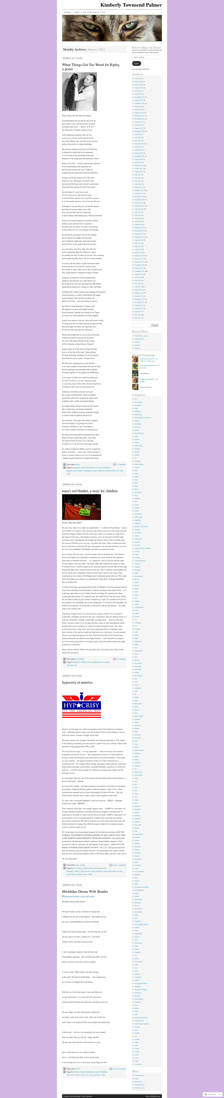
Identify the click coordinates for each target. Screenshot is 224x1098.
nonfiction (138, 865)
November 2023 (140, 119)
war (136, 1036)
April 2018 (138, 162)
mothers (137, 843)
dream (82, 1072)
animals (137, 439)
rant (136, 918)
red (75, 665)
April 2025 (138, 94)
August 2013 (139, 308)
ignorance (138, 735)
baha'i (136, 473)
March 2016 (138, 224)
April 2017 (138, 184)
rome (136, 940)
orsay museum (139, 871)
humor (137, 722)
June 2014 (138, 280)
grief (136, 691)
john (82, 1075)
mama (136, 800)
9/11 (136, 399)
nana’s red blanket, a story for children (90, 490)
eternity (137, 616)
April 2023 (138, 125)
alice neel (137, 427)
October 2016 (139, 203)
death (136, 573)
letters (136, 778)
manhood (137, 806)
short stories (138, 961)
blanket (77, 662)
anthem (137, 442)
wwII (68, 473)
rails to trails (85, 871)
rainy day (69, 665)
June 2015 (138, 243)
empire (137, 604)
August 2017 (139, 172)
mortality (137, 837)
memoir (137, 828)
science (137, 949)
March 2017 (138, 187)
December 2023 (139, 116)
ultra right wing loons (141, 1017)
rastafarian (138, 921)
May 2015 (138, 246)
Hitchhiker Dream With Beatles (85, 891)
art (135, 458)
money (77, 871)
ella (136, 598)
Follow (136, 63)
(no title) (137, 342)
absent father (138, 402)
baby (136, 470)
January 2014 (139, 296)
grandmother (95, 662)
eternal (137, 613)
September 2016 (140, 206)
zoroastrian (138, 1064)
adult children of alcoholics (143, 418)
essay (136, 610)
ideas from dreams (73, 1075)
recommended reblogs (141, 924)
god (136, 682)
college (137, 536)
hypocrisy (138, 725)
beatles (76, 1072)
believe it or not (96, 467)
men (136, 831)
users (136, 1030)
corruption (78, 868)
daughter (137, 567)
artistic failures (139, 464)
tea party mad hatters (141, 989)
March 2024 (138, 109)
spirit (136, 971)
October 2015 (139, 234)
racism (137, 915)
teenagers (137, 996)
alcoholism (138, 424)
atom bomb (85, 467)
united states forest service (112, 871)
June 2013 (138, 315)
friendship (138, 669)
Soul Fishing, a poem (141, 336)
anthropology (139, 445)
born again (138, 492)
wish (136, 1045)
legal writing (80, 865)
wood (136, 1055)
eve (136, 620)
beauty (137, 477)
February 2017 (139, 190)
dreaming (89, 1072)
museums (138, 853)
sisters (137, 965)
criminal (137, 557)
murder (137, 850)
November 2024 (140, 97)
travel (136, 1005)
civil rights (138, 533)
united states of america (142, 1024)
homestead (102, 868)
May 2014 (138, 283)
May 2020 (138, 140)
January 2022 (139, 128)
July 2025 (138, 91)
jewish (137, 747)
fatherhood (138, 641)
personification (139, 890)
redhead (137, 927)
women (137, 1052)
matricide (137, 818)
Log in (137, 1078)
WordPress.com (139, 1088)
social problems (96, 871)
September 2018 (140, 156)
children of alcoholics (141, 526)
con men (137, 545)
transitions (138, 1002)
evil (136, 626)
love (103, 662)
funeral (137, 672)
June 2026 (138, 78)
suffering (101, 470)
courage (137, 551)
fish (136, 657)
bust (136, 501)
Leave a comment (119, 865)
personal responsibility (142, 887)
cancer (137, 505)
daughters (138, 570)
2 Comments (121, 464)
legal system (138, 772)
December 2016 (139, 196)
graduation (138, 688)
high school (138, 703)
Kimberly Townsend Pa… (148, 359)
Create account (139, 1075)
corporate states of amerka (143, 548)
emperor (137, 601)
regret (136, 930)
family (137, 635)
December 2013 (139, 299)
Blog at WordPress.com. (153, 1096)
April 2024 (138, 106)
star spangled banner (141, 983)
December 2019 (139, 144)
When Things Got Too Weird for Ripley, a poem (91, 66)
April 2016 (138, 221)
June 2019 (138, 147)
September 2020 (140, 131)
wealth (89, 874)
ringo (103, 1075)
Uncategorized (139, 1021)
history (137, 710)
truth (136, 1014)
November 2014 (140, 265)
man (136, 803)
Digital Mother (139, 339)
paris (136, 878)
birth (136, 483)
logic (136, 787)
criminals (137, 564)
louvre (137, 794)
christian (137, 529)
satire (136, 946)
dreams (137, 585)
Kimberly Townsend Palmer (131, 4)
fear (136, 648)
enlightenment (139, 607)
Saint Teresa (138, 943)
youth (136, 1061)
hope (136, 713)
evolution (137, 629)
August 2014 (139, 274)
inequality (70, 871)
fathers (137, 644)
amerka (137, 430)
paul (91, 1075)
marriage (137, 815)
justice (137, 756)
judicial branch (139, 750)
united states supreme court (76, 874)
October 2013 (139, 305)
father (136, 638)
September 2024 (140, 103)
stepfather (138, 986)
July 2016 (138, 212)
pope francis (138, 899)
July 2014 (138, 277)
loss (136, 791)
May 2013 (138, 318)
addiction (137, 411)
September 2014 (140, 271)
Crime (136, 554)
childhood (138, 523)
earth (136, 592)
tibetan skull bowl (112, 470)
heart (136, 700)
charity (137, 511)
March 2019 (138, 150)
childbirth (138, 520)
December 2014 (139, 262)
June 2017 (138, 178)
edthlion (142, 387)
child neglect (138, 517)
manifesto (138, 809)
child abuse (138, 514)
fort (89, 662)
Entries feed (138, 1082)
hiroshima (106, 467)
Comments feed (139, 1085)
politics (137, 896)
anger (136, 436)
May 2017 (138, 181)
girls (136, 679)
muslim (137, 856)
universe (137, 1027)
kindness (137, 766)
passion (137, 881)
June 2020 (138, 137)
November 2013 (140, 302)
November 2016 (140, 200)
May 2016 (138, 218)
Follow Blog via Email (146, 47)
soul (136, 968)
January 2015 (139, 259)
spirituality (138, 977)
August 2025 (139, 88)
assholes (137, 467)
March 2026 (138, 81)
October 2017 (139, 168)
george (96, 1072)
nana (107, 662)
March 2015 (138, 252)
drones (137, 588)
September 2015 (140, 237)
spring (137, 980)
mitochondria (139, 834)
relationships (138, 933)
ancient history (139, 433)
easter (136, 595)
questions (97, 1075)
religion (137, 937)
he (135, 694)
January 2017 (139, 193)
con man (137, 542)
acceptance (138, 405)
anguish (77, 467)
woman (137, 1048)
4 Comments (121, 659)
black (136, 486)
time (121, 470)
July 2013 (138, 311)
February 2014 (139, 293)
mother (137, 840)
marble (137, 812)
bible (136, 480)
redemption (88, 470)
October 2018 (139, 153)
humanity (137, 719)
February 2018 (139, 165)
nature (136, 862)
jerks (136, 741)
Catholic (137, 508)
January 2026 (139, 85)
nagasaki (69, 470)
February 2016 (139, 228)
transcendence (139, 999)
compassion (138, 539)
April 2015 (138, 249)
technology (138, 993)
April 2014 (138, 287)
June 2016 (138, 215)
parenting (137, 874)
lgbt (136, 781)
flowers (137, 660)
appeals (137, 455)
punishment (138, 912)
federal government (90, 868)
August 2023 (139, 122)
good (136, 685)
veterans (137, 1033)
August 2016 (139, 209)
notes (136, 868)
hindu (136, 707)
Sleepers (137, 348)
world (136, 1058)
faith (136, 632)
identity (137, 728)
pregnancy (138, 902)
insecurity (138, 738)
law (136, 769)
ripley (95, 470)
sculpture (137, 952)
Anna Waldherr (144, 365)
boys (136, 495)
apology (137, 452)
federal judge (139, 651)
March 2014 (138, 290)
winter (137, 1042)
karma (136, 759)
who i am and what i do (90, 12)
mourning (138, 846)
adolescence (138, 414)
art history (138, 461)
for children (79, 659)
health (136, 697)
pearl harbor (78, 470)
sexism (137, 958)
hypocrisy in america (77, 682)
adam (136, 408)
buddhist (137, 498)
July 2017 (138, 175)
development (138, 576)
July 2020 (138, 134)
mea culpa (138, 825)
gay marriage (139, 675)
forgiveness (138, 666)
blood (136, 489)
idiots (136, 731)
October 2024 (139, 100)
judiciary (137, 753)
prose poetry (138, 909)
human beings (139, 716)
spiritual (137, 974)
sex (136, 955)
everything (138, 623)
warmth (137, 1039)
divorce (137, 579)
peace (136, 884)
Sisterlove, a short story (147, 361)
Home (67, 12)
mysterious (138, 859)
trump (136, 1011)
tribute (137, 1008)
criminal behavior (140, 560)
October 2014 (139, 268)
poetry (77, 464)
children (84, 662)
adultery (137, 421)
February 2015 (139, 255)
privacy (137, 906)
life (136, 784)
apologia (137, 449)
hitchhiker (103, 1072)
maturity (137, 822)
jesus (136, 744)
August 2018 (139, 159)
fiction (137, 654)
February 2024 (139, 113)
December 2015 (139, 231)
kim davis (138, 763)
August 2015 (139, 240)
